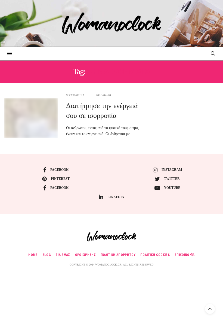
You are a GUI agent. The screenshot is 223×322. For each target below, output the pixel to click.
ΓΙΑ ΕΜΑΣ (63, 255)
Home (32, 255)
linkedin (115, 197)
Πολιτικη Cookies (155, 255)
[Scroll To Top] (210, 309)
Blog (46, 255)
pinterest (60, 179)
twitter (172, 179)
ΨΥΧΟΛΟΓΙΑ (75, 95)
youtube (172, 188)
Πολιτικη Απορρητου (118, 255)
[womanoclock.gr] (111, 23)
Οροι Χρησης (85, 255)
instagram (172, 170)
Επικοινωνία (185, 255)
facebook (59, 170)
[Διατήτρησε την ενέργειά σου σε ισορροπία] (31, 118)
